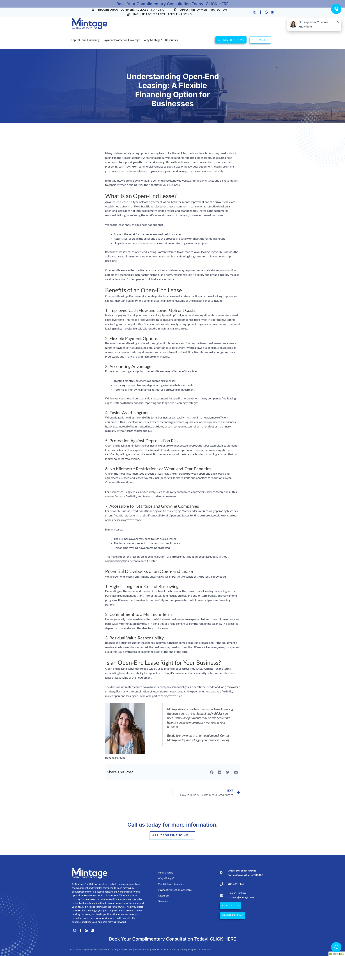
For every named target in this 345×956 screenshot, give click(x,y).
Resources (171, 40)
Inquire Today (165, 872)
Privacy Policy (142, 949)
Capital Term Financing (85, 40)
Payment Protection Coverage (121, 40)
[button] (212, 772)
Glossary (163, 901)
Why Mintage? (153, 40)
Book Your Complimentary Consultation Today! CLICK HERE (172, 3)
